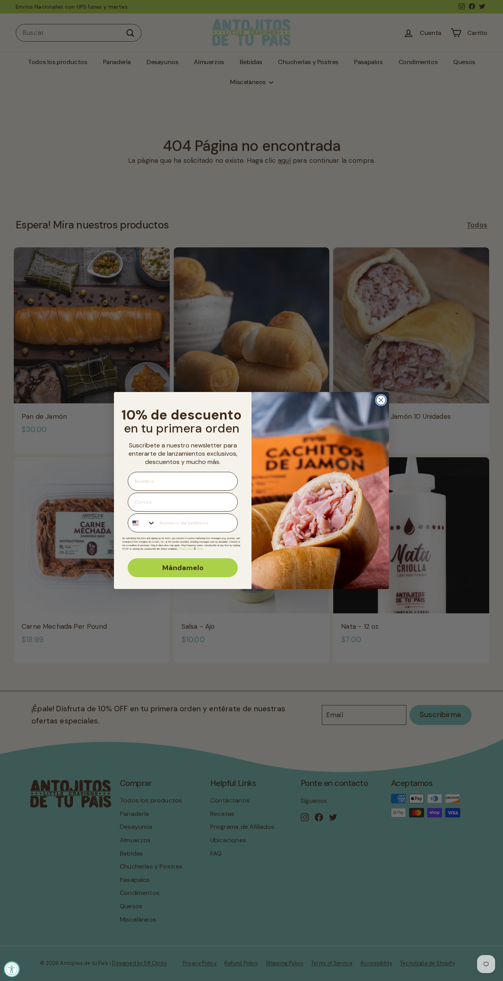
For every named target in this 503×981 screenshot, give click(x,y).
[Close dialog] (381, 400)
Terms (199, 549)
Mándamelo (183, 567)
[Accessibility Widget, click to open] (12, 969)
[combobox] (142, 523)
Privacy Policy (186, 549)
